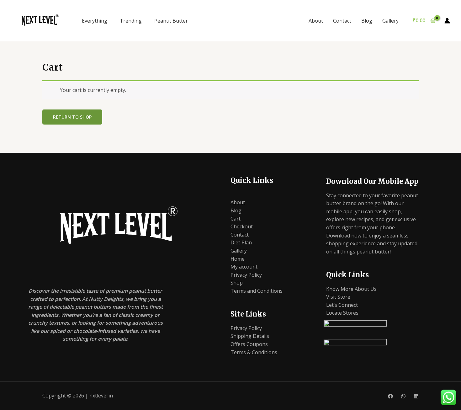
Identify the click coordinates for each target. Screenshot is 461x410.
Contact (342, 20)
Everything (94, 20)
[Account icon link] (447, 21)
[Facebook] (390, 396)
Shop (236, 282)
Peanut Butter (171, 20)
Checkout (241, 226)
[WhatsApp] (403, 396)
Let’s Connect (342, 304)
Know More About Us (351, 288)
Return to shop (72, 117)
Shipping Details (249, 336)
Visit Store (338, 296)
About (316, 20)
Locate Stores (342, 312)
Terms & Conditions (253, 352)
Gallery (390, 20)
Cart (235, 218)
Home (237, 258)
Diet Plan (241, 242)
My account (243, 266)
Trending (131, 20)
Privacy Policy (246, 274)
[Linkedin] (416, 396)
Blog (366, 20)
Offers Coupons (249, 344)
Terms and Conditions (256, 290)
